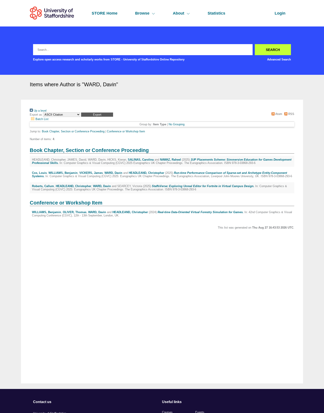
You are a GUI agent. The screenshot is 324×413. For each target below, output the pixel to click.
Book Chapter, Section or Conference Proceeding (73, 131)
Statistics (216, 13)
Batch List (41, 119)
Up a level (40, 110)
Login (280, 13)
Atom (278, 114)
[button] (97, 115)
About (178, 13)
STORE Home (104, 13)
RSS (290, 114)
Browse (142, 13)
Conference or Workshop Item (126, 131)
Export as (36, 114)
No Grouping (176, 124)
